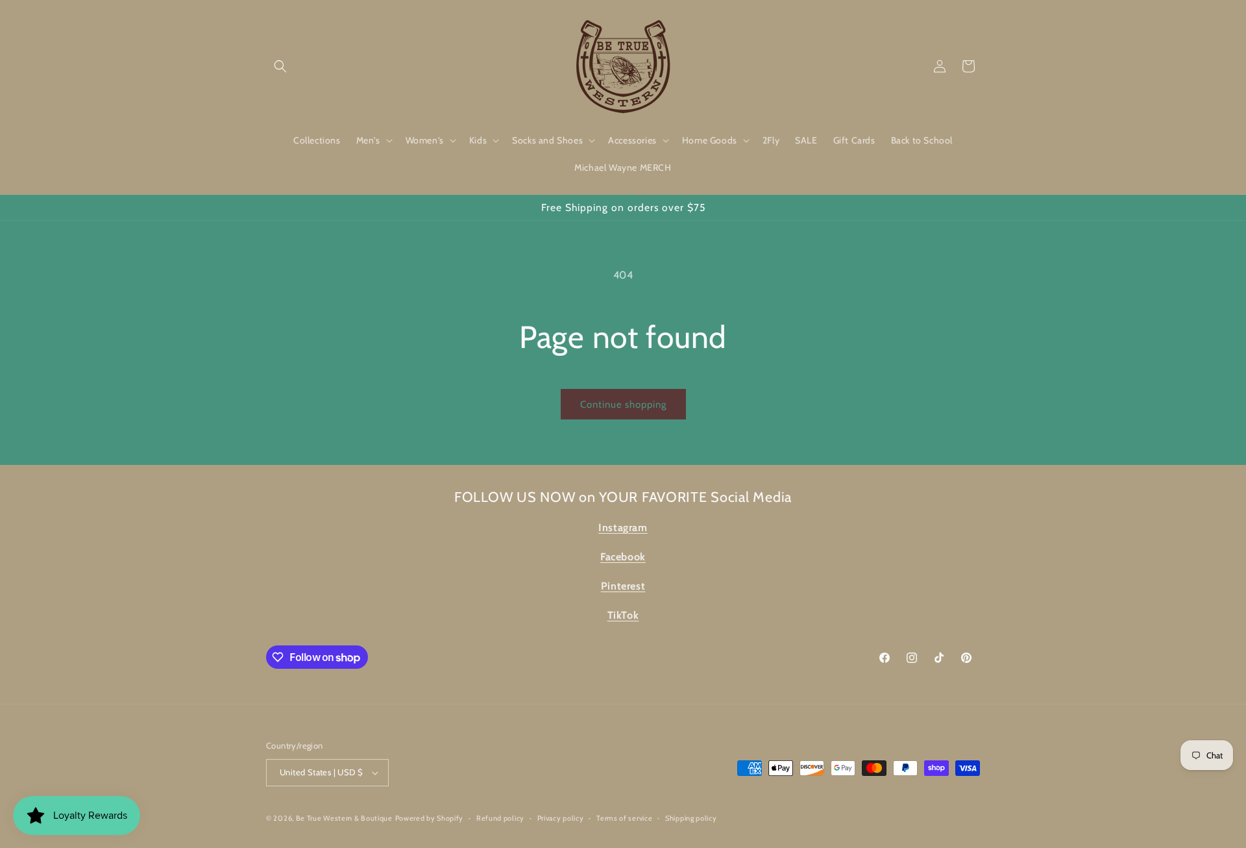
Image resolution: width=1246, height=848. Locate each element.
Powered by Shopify (429, 818)
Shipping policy (691, 818)
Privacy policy (560, 818)
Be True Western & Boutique (344, 818)
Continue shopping (623, 404)
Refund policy (500, 818)
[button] (280, 66)
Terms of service (624, 818)
